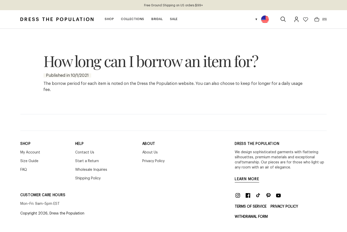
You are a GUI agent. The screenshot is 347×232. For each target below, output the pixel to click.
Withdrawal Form (251, 217)
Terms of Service (250, 206)
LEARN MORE (247, 179)
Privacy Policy (284, 206)
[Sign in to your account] (296, 19)
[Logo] (56, 19)
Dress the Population (67, 213)
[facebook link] (248, 195)
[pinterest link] (268, 195)
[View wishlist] (306, 19)
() (324, 19)
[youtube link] (278, 195)
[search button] (283, 19)
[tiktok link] (258, 195)
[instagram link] (238, 195)
